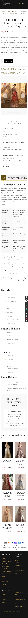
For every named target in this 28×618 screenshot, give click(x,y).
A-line (16, 573)
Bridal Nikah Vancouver (18, 602)
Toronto (4, 594)
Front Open (17, 568)
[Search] (26, 321)
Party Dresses (12, 11)
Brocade (19, 69)
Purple (17, 73)
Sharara (22, 73)
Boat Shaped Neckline (10, 69)
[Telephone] (26, 303)
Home (3, 11)
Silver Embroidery (19, 570)
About (3, 558)
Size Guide (5, 581)
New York (4, 602)
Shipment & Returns (7, 571)
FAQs (3, 576)
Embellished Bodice (6, 71)
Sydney (4, 597)
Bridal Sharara (18, 563)
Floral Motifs (17, 71)
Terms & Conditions (7, 574)
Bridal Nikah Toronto (20, 597)
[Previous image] (5, 95)
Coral (24, 69)
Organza (3, 73)
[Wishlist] (26, 311)
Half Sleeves (19, 72)
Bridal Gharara (18, 565)
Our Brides (17, 560)
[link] (26, 300)
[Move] (26, 297)
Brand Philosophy (6, 563)
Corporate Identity (6, 561)
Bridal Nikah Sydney (20, 599)
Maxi (25, 72)
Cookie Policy (5, 568)
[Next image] (23, 95)
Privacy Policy (5, 566)
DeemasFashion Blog (20, 606)
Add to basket (9, 61)
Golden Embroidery (10, 72)
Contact (4, 579)
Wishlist (4, 584)
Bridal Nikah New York (19, 593)
